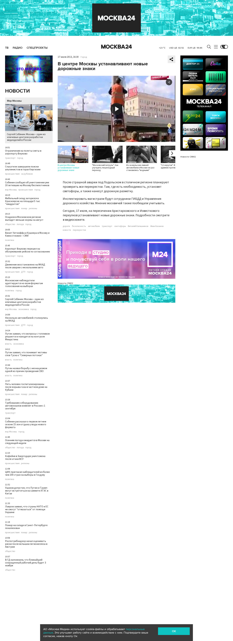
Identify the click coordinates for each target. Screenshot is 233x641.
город (20, 158)
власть (8, 344)
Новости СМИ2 (65, 283)
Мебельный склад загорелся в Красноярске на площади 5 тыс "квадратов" (22, 201)
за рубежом (27, 174)
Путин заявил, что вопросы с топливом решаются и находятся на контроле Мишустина (27, 336)
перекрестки (79, 230)
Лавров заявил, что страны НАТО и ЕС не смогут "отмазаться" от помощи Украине (26, 509)
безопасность (79, 226)
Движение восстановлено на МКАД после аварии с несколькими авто (25, 266)
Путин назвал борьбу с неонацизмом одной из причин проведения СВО (26, 370)
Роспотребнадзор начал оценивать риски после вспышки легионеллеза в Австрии (26, 544)
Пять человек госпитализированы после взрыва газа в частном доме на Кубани (26, 387)
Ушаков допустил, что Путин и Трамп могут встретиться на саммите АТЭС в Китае (26, 490)
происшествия (12, 174)
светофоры (120, 226)
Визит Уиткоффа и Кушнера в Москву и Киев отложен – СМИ (27, 234)
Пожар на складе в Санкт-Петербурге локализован (26, 527)
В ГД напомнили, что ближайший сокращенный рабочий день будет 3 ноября (25, 562)
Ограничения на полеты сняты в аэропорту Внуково (23, 152)
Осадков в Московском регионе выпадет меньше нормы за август (24, 218)
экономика (23, 309)
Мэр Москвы (14, 100)
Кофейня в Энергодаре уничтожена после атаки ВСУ (25, 457)
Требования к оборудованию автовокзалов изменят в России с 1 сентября (25, 405)
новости (67, 230)
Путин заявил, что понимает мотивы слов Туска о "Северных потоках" (26, 354)
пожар (24, 208)
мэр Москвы (11, 190)
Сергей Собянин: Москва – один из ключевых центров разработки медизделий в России (26, 137)
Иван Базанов (157, 226)
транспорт (10, 158)
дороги (66, 226)
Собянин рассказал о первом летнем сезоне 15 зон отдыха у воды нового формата (25, 424)
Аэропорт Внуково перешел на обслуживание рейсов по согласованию (27, 250)
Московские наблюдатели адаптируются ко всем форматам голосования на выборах (24, 283)
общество (10, 224)
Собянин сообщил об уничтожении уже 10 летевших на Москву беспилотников (27, 184)
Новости (17, 91)
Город (84, 57)
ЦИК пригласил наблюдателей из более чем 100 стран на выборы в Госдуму (27, 473)
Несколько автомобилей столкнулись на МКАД (26, 319)
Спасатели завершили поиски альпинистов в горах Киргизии (22, 168)
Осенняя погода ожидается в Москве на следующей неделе (27, 442)
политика (9, 240)
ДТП (23, 272)
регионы (33, 208)
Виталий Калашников (138, 226)
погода (20, 224)
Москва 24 (116, 46)
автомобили (94, 226)
